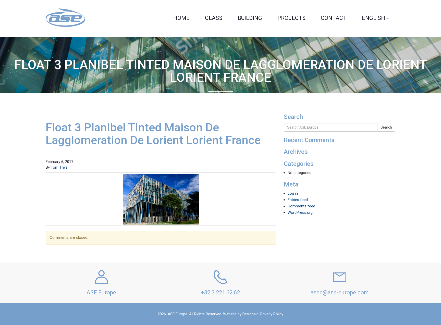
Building (250, 18)
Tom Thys (59, 167)
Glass (213, 18)
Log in (293, 193)
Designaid (250, 314)
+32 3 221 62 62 (220, 292)
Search (386, 127)
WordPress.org (300, 212)
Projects (291, 18)
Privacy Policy (271, 314)
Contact (334, 18)
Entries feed (298, 199)
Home (181, 18)
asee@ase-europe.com (340, 292)
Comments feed (301, 206)
